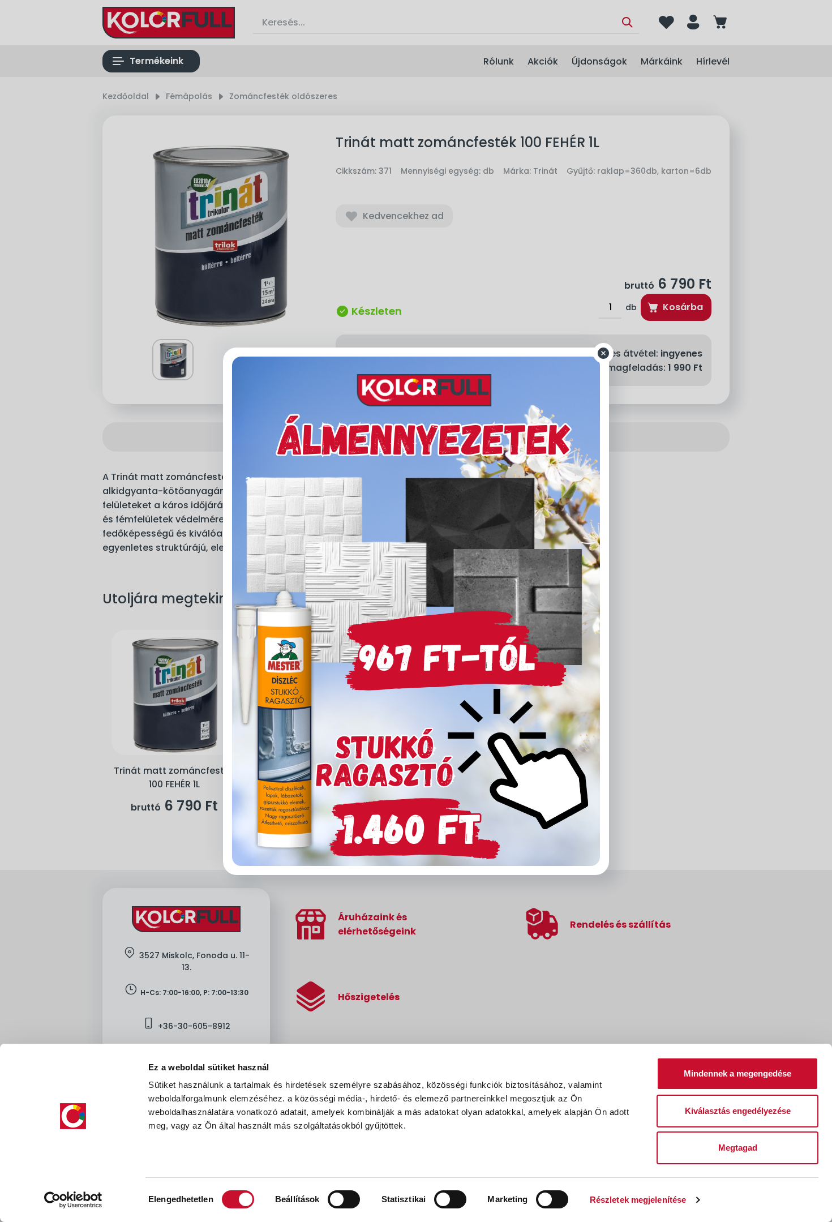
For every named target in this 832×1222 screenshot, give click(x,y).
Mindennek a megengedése (737, 1073)
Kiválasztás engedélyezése (738, 1111)
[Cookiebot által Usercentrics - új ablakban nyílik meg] (73, 1199)
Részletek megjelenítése (638, 1199)
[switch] (344, 1199)
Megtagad (737, 1147)
